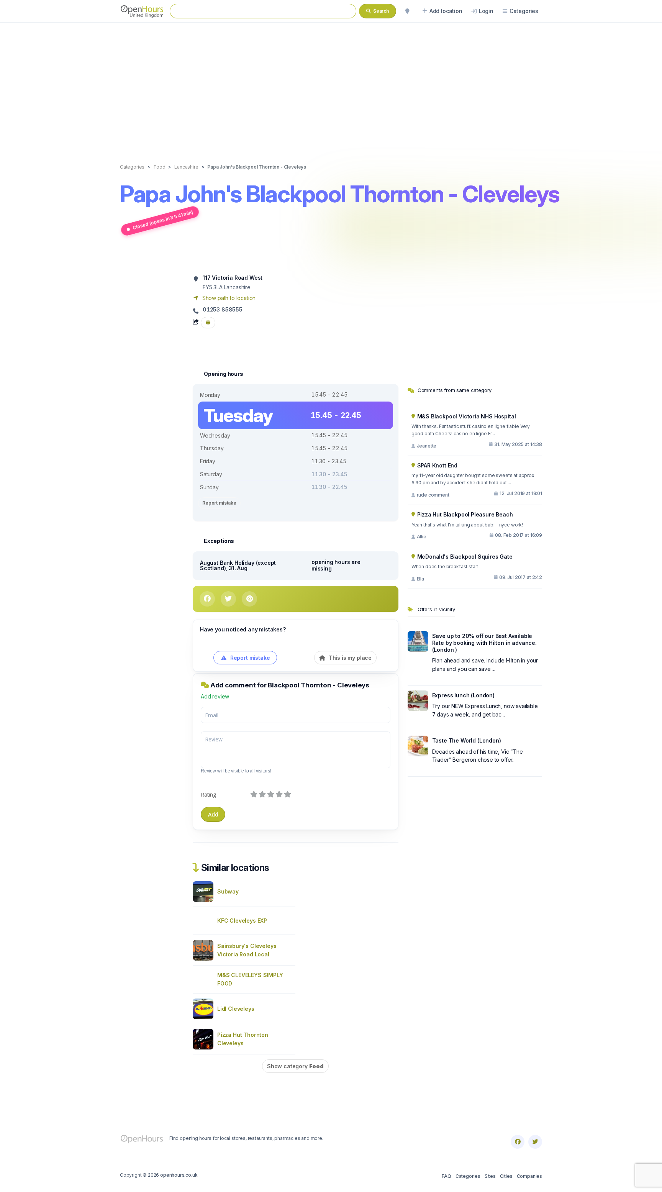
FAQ (446, 1176)
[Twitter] (535, 1142)
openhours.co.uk (178, 1175)
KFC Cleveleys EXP (242, 920)
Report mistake (219, 503)
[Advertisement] (331, 85)
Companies (529, 1176)
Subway (228, 891)
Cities (506, 1176)
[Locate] (407, 11)
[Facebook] (517, 1142)
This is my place (349, 657)
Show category (295, 1066)
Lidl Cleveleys (235, 1008)
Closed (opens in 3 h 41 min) (162, 220)
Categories (468, 1176)
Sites (490, 1176)
